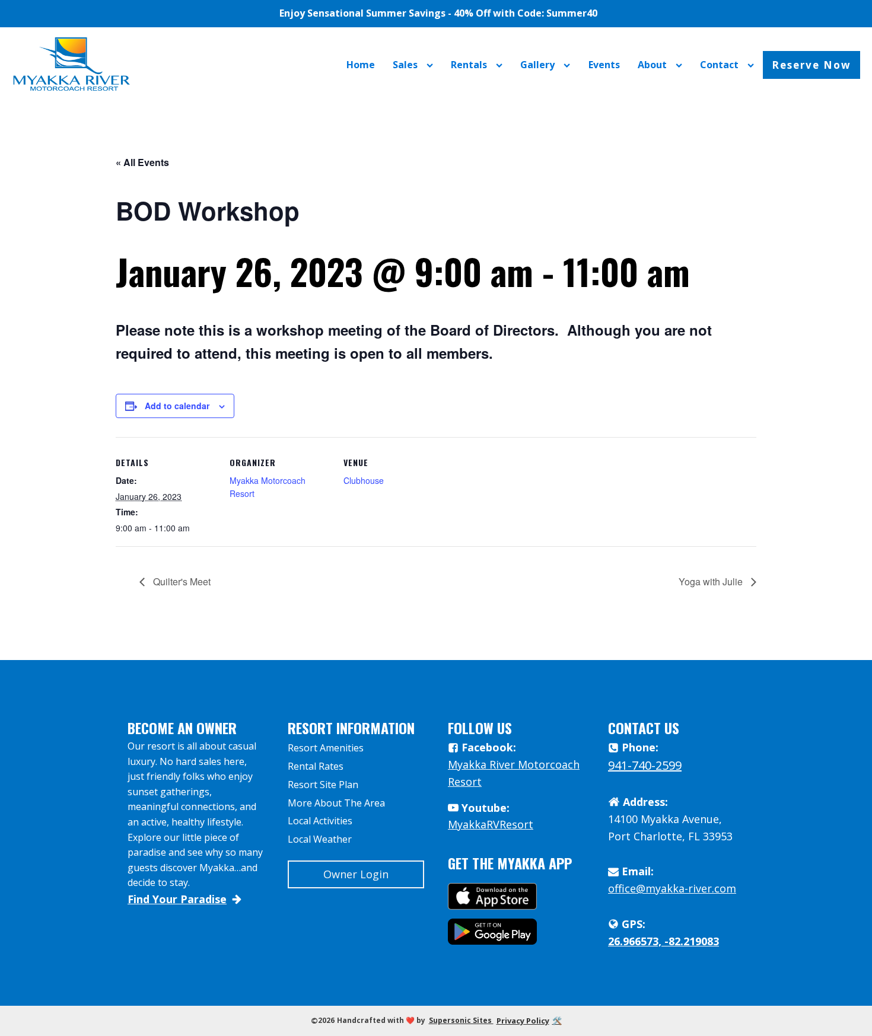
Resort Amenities (326, 747)
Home (360, 64)
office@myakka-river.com (672, 888)
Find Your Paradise (177, 899)
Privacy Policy (523, 1020)
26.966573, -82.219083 (663, 941)
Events (604, 64)
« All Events (142, 162)
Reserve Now (811, 65)
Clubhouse (363, 480)
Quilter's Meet (181, 581)
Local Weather (320, 839)
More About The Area (336, 802)
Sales (405, 64)
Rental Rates (315, 766)
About (652, 64)
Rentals (469, 64)
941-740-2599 (645, 765)
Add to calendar (177, 406)
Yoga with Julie (712, 581)
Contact (719, 64)
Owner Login (356, 874)
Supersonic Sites (461, 1020)
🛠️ (557, 1020)
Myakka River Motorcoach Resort (514, 773)
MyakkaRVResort (490, 824)
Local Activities (320, 820)
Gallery (537, 64)
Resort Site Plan (323, 784)
